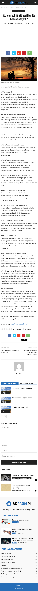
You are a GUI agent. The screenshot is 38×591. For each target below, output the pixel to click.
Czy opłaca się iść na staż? (22, 398)
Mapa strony (19, 585)
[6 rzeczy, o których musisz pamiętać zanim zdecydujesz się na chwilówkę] (6, 541)
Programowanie (6, 553)
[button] (35, 2)
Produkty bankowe (7, 559)
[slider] (7, 329)
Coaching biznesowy (7, 577)
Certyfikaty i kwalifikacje (18, 490)
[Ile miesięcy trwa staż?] (6, 409)
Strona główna (5, 7)
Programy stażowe (21, 11)
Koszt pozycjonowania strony (20, 520)
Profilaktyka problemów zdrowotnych (21, 478)
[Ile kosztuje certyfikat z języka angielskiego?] (6, 487)
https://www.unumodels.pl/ (19, 324)
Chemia (3, 565)
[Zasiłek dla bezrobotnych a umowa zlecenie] (6, 531)
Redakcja (10, 23)
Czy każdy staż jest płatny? (22, 388)
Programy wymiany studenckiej (11, 571)
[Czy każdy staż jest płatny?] (6, 390)
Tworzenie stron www (8, 562)
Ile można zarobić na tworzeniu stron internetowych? (30, 352)
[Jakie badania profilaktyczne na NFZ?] (6, 478)
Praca (14, 11)
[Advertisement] (19, 38)
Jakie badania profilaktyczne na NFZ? (23, 475)
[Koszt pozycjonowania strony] (6, 521)
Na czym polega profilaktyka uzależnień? (10, 351)
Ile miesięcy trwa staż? (20, 407)
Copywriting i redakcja (8, 556)
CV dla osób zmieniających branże (11, 568)
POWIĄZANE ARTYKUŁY (9, 383)
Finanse (15, 542)
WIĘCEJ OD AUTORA (26, 383)
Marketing (15, 522)
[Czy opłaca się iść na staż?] (6, 400)
